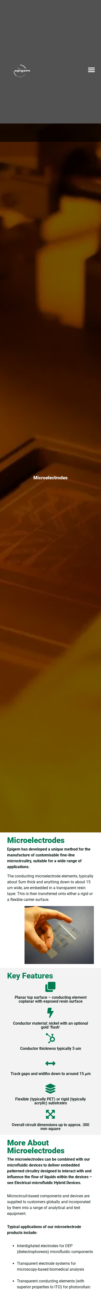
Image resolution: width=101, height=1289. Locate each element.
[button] (91, 69)
